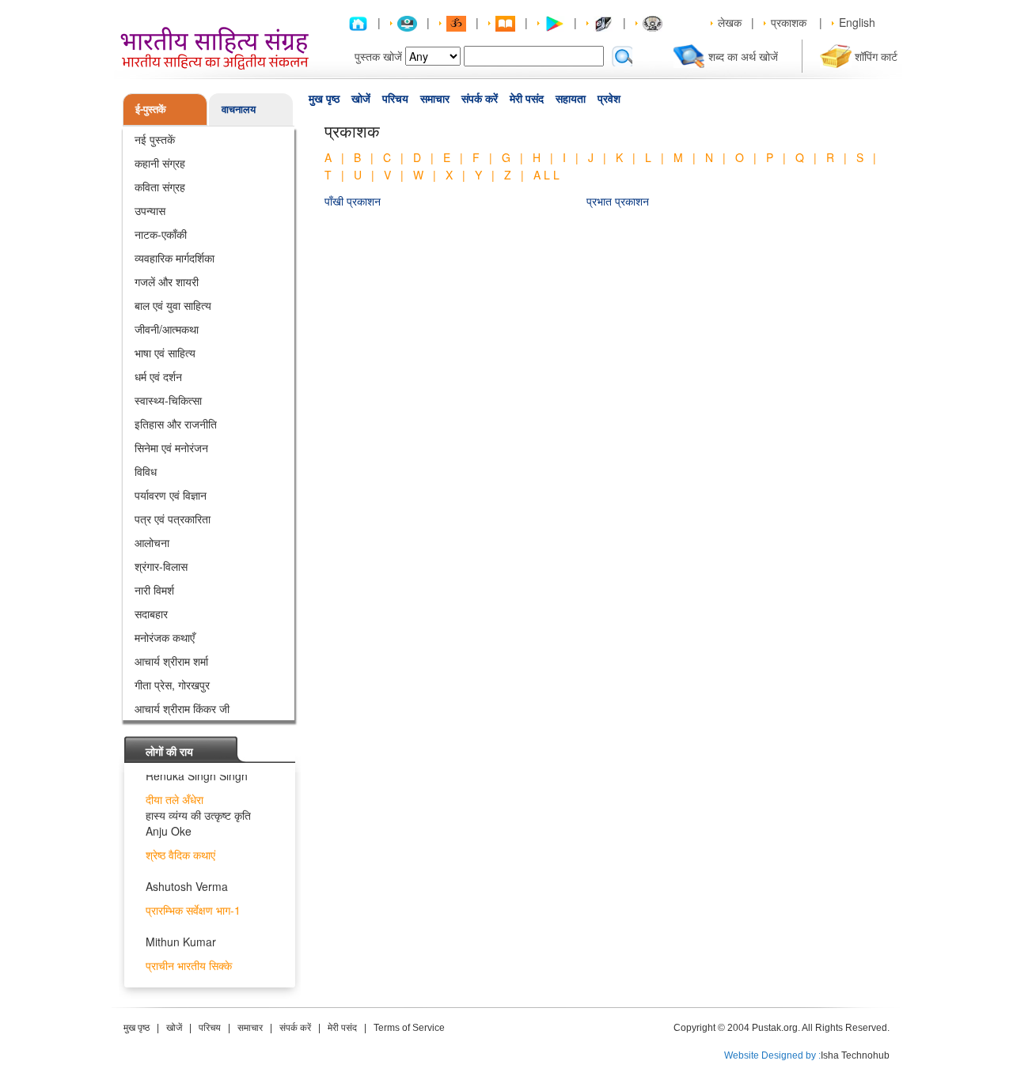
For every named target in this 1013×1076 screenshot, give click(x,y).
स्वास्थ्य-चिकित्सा (168, 400)
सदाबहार (151, 613)
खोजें (360, 98)
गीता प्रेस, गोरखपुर (172, 685)
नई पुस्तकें (155, 139)
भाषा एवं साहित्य (165, 353)
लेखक (730, 22)
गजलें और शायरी (167, 281)
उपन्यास (150, 210)
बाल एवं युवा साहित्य (173, 305)
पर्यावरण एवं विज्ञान (171, 495)
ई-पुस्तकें (150, 108)
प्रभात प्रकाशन (617, 201)
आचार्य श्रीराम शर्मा (171, 661)
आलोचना (152, 542)
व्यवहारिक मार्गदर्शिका (174, 258)
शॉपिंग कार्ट (876, 56)
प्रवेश (609, 98)
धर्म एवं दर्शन (158, 376)
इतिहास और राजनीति (176, 424)
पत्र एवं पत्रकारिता (173, 519)
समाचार (435, 98)
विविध (146, 471)
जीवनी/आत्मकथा (167, 329)
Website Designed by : (772, 1055)
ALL (548, 175)
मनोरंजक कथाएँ (165, 637)
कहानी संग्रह (160, 163)
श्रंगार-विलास (161, 566)
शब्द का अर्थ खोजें (743, 56)
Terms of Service (409, 1027)
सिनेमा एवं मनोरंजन (171, 447)
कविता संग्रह (160, 186)
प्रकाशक (788, 22)
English (857, 22)
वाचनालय (239, 108)
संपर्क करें (479, 98)
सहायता (571, 98)
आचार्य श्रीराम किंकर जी (182, 708)
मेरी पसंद (527, 98)
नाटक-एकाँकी (161, 234)
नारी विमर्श (154, 590)
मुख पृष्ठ (324, 98)
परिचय (395, 98)
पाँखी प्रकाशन (352, 201)
